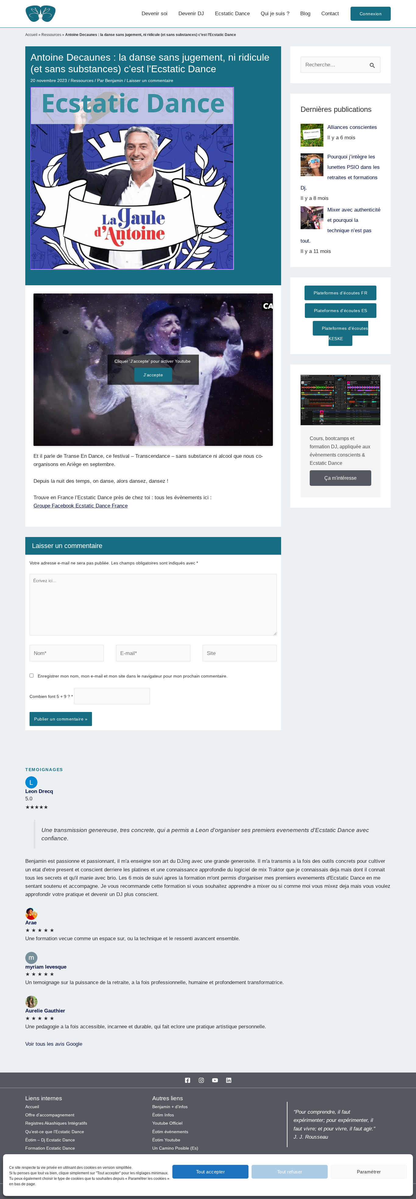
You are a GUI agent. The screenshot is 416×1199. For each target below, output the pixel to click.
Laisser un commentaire (150, 80)
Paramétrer (369, 1171)
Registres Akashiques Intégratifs (56, 1123)
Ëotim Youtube (166, 1140)
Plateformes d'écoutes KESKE (345, 333)
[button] (371, 14)
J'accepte (153, 374)
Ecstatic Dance (232, 13)
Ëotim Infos (163, 1115)
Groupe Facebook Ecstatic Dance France (80, 506)
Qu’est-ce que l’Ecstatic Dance (54, 1132)
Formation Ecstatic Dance (50, 1148)
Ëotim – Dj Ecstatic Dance (50, 1140)
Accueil (31, 35)
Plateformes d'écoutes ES (340, 310)
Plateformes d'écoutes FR (340, 292)
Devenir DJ (191, 13)
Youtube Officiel (167, 1123)
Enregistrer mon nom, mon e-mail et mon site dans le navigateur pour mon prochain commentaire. (132, 676)
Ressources (51, 35)
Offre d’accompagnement (49, 1115)
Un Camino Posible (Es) (175, 1148)
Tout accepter (210, 1171)
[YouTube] (215, 1080)
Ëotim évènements (170, 1132)
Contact (330, 13)
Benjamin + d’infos (170, 1107)
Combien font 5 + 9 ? (51, 696)
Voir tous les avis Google (53, 1044)
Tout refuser (289, 1171)
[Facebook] (188, 1080)
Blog (305, 13)
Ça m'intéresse (340, 478)
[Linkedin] (229, 1080)
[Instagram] (201, 1080)
